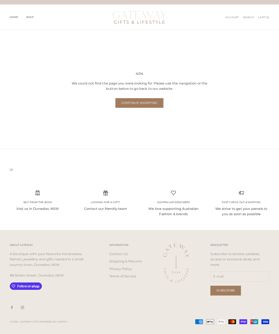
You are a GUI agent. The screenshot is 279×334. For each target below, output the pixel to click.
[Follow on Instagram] (22, 307)
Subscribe (225, 290)
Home (14, 17)
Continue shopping (139, 103)
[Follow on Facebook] (12, 307)
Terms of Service (122, 276)
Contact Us (118, 254)
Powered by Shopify (53, 321)
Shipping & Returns (125, 261)
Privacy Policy (120, 269)
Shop (30, 17)
